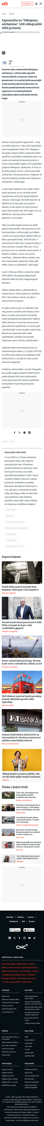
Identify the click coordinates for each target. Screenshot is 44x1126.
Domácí (11, 14)
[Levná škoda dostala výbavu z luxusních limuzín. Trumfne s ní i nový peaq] (8, 821)
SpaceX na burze (7, 1069)
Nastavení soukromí (14, 1115)
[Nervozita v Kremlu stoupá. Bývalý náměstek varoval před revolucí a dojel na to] (8, 833)
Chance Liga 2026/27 (12, 982)
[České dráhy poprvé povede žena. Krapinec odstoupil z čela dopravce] (22, 572)
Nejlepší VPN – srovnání (10, 1082)
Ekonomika (29, 1063)
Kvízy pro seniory (7, 1006)
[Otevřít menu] (41, 3)
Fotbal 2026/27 (30, 1040)
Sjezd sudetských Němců (10, 1042)
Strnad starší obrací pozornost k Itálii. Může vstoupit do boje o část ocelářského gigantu (22, 625)
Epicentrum (6, 996)
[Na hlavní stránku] (5, 3)
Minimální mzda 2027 (32, 1082)
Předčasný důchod (31, 1069)
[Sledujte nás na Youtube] (29, 938)
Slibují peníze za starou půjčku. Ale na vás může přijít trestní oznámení (21, 775)
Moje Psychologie (9, 964)
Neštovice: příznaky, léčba (10, 999)
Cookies (35, 1112)
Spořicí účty (28, 1073)
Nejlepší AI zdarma (8, 1076)
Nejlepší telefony (7, 1073)
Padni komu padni (8, 1049)
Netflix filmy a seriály (9, 1085)
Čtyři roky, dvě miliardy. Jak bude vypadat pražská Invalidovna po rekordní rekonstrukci (27, 795)
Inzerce (31, 917)
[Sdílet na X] (19, 432)
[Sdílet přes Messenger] (24, 432)
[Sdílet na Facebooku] (14, 432)
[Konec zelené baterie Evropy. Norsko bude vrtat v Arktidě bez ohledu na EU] (22, 646)
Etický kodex (10, 1120)
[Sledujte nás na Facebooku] (19, 938)
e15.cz (4, 14)
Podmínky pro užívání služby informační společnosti (21, 1110)
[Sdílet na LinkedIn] (29, 432)
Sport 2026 (29, 1031)
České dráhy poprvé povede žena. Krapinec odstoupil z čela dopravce (20, 588)
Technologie (7, 1063)
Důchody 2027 (29, 1079)
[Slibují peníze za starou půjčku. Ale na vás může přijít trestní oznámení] (22, 760)
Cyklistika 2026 (30, 1056)
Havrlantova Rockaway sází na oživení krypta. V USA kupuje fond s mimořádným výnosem (28, 807)
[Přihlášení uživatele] (36, 3)
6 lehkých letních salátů (32, 1023)
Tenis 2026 (28, 1046)
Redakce (20, 917)
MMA (26, 1037)
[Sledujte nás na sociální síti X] (14, 938)
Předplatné (13, 921)
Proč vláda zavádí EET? (9, 1045)
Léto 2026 (28, 990)
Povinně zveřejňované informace (27, 1120)
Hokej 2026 (28, 1043)
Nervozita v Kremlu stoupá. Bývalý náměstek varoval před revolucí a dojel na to (28, 832)
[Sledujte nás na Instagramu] (24, 938)
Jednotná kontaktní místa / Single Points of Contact (21, 1118)
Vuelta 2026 (26, 982)
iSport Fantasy (14, 968)
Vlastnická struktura (29, 1115)
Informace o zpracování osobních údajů (18, 1112)
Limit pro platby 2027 (32, 1076)
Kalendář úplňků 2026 (9, 1009)
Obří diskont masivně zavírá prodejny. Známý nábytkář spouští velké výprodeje (22, 699)
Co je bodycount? (8, 1012)
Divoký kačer (6, 1055)
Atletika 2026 (29, 1053)
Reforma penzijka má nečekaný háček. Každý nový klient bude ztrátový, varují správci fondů (28, 844)
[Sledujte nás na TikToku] (34, 938)
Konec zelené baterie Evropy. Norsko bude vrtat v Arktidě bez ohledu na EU (22, 662)
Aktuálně (5, 990)
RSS (23, 921)
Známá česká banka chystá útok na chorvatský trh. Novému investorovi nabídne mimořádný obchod (21, 737)
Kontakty (9, 917)
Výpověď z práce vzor (9, 1052)
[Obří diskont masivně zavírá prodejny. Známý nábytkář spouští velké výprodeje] (22, 682)
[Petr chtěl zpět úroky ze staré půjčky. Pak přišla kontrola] (8, 858)
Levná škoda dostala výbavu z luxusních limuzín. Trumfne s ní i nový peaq (27, 820)
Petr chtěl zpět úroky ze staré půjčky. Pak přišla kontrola (28, 857)
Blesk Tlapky (22, 964)
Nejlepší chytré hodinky (10, 1079)
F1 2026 (27, 1049)
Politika (5, 1031)
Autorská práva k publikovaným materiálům (21, 1107)
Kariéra (32, 921)
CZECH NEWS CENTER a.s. (30, 1097)
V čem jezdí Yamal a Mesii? (10, 1003)
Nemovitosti (14, 971)
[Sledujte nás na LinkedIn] (9, 938)
